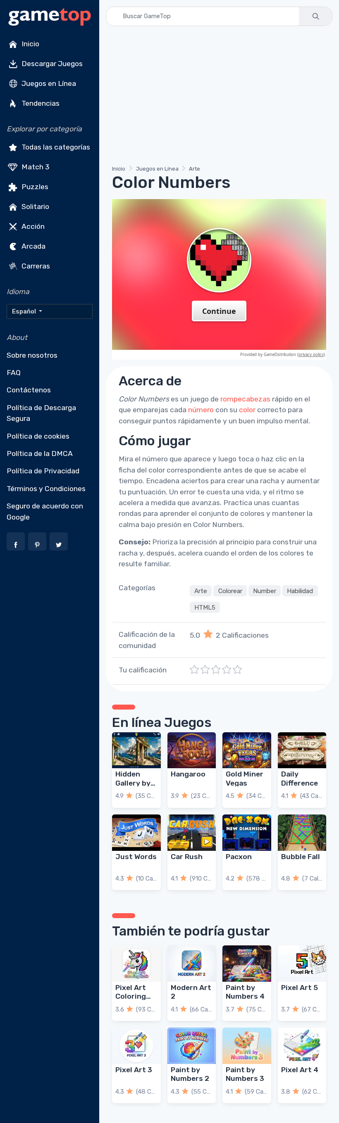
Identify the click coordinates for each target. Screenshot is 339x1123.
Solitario (34, 206)
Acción (32, 226)
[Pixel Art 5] (302, 963)
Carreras (35, 266)
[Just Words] (136, 832)
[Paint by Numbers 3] (246, 1046)
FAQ (14, 372)
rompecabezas (245, 399)
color (247, 410)
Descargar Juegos (51, 63)
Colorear (230, 590)
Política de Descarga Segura (41, 413)
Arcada (32, 246)
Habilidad (300, 590)
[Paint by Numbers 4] (246, 963)
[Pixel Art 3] (136, 1046)
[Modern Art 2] (191, 963)
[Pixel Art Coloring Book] (136, 963)
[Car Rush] (191, 832)
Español (24, 311)
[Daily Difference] (302, 750)
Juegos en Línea (48, 83)
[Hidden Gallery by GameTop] (136, 750)
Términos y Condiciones (46, 488)
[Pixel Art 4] (302, 1046)
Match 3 (35, 167)
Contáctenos (29, 390)
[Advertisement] (219, 97)
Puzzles (34, 187)
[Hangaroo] (191, 750)
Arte (194, 169)
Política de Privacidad (43, 471)
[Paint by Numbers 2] (191, 1046)
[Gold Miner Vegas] (246, 750)
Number (264, 590)
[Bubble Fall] (302, 832)
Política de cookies (38, 436)
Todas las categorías (55, 147)
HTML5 (204, 607)
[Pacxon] (246, 832)
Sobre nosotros (32, 355)
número (201, 410)
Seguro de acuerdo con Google (45, 511)
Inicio (29, 44)
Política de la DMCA (40, 453)
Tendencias (40, 103)
